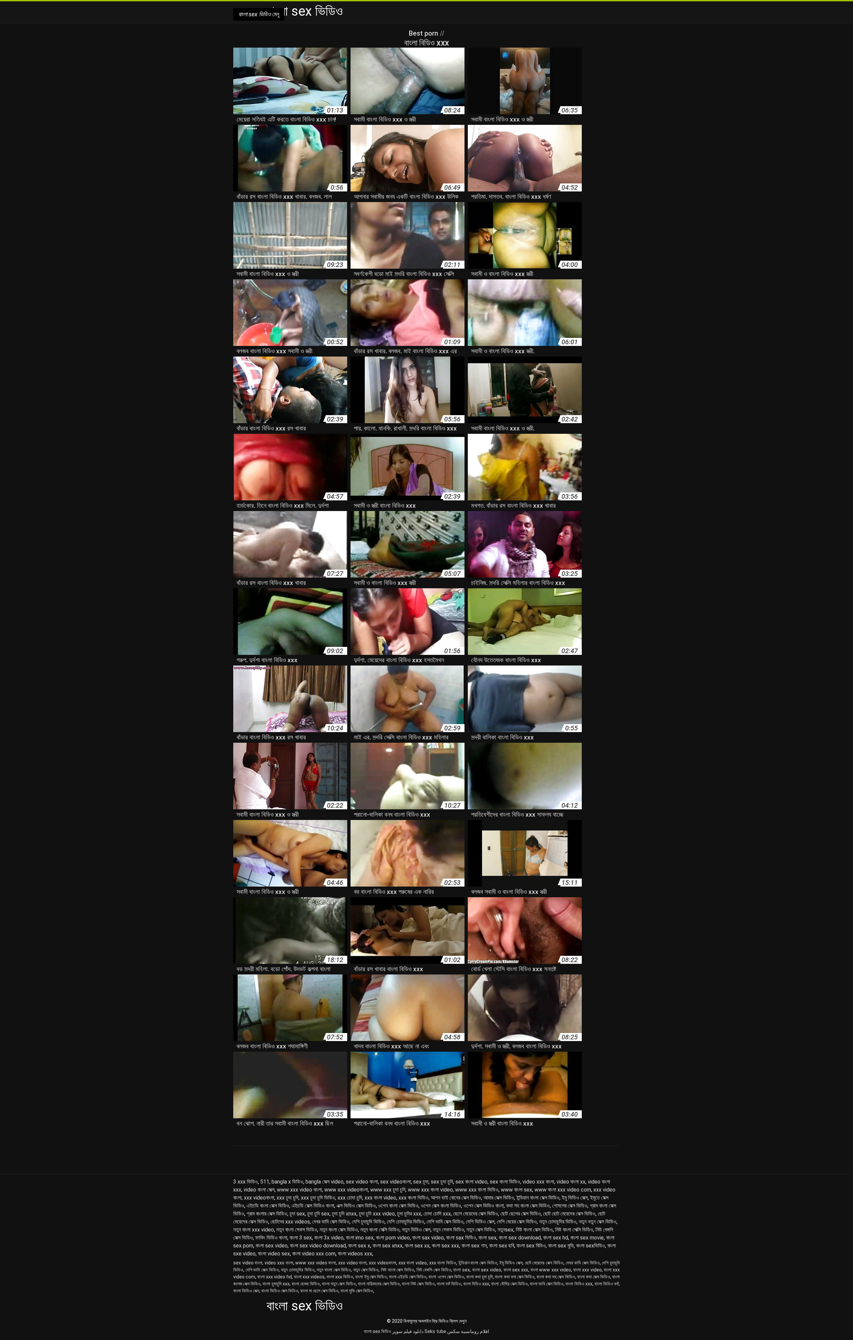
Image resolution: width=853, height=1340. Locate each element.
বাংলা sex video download (318, 1245)
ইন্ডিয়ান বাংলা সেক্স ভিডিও (537, 1198)
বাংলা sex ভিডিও (377, 1331)
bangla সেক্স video (325, 1182)
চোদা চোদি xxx (437, 1213)
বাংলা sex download (520, 1237)
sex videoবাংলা (395, 1182)
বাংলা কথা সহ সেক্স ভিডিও (555, 1276)
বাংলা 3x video (329, 1237)
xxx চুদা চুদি (288, 1198)
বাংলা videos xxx (355, 1253)
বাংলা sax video (428, 1237)
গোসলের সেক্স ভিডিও (569, 1206)
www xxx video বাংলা (299, 1190)
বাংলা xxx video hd (274, 1276)
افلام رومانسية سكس (468, 1331)
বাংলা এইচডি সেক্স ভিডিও (407, 1276)
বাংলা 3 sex (301, 1237)
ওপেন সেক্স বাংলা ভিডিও (441, 1206)
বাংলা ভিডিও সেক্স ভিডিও (279, 1290)
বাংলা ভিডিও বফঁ (606, 1283)
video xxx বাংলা (538, 1182)
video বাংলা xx (570, 1182)
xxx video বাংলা (352, 1262)
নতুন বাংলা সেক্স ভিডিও (339, 1229)
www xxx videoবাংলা (346, 1190)
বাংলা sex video (272, 1245)
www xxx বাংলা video (430, 1190)
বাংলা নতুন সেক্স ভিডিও (339, 1283)
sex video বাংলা (362, 1182)
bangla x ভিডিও (287, 1182)
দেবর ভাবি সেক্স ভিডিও (331, 1221)
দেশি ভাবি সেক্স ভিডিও (444, 1221)
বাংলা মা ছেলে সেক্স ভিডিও (319, 1290)
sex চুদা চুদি (442, 1182)
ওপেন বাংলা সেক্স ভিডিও (398, 1206)
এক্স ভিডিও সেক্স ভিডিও (356, 1206)
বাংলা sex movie (587, 1237)
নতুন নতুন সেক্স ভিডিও (597, 1221)
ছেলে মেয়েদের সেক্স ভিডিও (475, 1213)
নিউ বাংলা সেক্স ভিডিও (534, 1229)
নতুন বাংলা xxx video (253, 1229)
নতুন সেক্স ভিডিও (480, 1229)
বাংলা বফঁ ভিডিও (449, 1283)
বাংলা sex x (359, 1245)
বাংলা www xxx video (550, 1269)
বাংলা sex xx (417, 1245)
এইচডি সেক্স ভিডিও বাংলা (313, 1206)
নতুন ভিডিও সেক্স (416, 1229)
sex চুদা (420, 1182)
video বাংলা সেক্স (259, 1190)
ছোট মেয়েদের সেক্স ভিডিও (544, 1262)
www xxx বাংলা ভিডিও (476, 1190)
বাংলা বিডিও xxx (476, 1283)
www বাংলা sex (516, 1190)
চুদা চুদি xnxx (344, 1213)
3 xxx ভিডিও (245, 1182)
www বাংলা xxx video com (562, 1190)
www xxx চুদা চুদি (388, 1190)
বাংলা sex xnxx (388, 1245)
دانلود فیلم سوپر (408, 1331)
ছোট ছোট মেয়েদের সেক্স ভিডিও (569, 1213)
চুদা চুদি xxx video (377, 1213)
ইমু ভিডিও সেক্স (575, 1198)
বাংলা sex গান (474, 1245)
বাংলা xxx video (587, 1269)
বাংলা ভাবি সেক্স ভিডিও (546, 1283)
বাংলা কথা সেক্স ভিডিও (593, 1276)
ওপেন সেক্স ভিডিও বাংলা (483, 1206)
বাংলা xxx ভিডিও (340, 1276)
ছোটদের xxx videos (290, 1221)
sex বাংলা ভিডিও (505, 1182)
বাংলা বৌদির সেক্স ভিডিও (509, 1283)
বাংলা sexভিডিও (590, 1245)
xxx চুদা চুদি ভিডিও (318, 1198)
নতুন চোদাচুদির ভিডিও (557, 1221)
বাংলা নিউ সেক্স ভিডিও (418, 1283)
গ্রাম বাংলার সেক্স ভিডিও (267, 1213)
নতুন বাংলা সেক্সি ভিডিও (380, 1229)
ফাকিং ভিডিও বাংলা (271, 1237)
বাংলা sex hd (555, 1237)
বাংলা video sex (274, 1253)
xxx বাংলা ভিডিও (413, 1198)
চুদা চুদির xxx (409, 1213)
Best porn (424, 33)
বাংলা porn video (393, 1237)
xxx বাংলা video (380, 1198)
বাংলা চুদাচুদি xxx (276, 1283)
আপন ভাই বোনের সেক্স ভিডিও (456, 1198)
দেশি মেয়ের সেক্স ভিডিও (517, 1221)
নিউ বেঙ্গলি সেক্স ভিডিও (434, 1269)
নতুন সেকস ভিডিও (448, 1229)
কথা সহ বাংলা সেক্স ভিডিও (528, 1206)
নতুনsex (505, 1229)
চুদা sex (297, 1213)
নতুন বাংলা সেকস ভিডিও (296, 1229)
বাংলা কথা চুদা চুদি (479, 1276)
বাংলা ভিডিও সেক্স (246, 1290)
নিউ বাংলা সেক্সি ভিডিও (574, 1229)
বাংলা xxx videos (309, 1276)
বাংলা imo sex (360, 1237)
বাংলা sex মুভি (561, 1245)
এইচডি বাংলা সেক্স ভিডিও (268, 1206)
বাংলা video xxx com (314, 1253)
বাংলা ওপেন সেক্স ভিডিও (446, 1276)
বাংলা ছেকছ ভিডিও (306, 1283)
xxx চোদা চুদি (350, 1198)
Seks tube (435, 1331)
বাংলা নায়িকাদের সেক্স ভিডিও (379, 1283)
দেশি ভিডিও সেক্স (480, 1221)
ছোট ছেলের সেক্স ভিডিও (520, 1213)
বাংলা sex (487, 1237)
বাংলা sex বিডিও (531, 1245)
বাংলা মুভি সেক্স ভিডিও (357, 1290)
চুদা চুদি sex (318, 1213)
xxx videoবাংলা (259, 1198)
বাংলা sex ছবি (501, 1245)
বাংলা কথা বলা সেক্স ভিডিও (514, 1276)
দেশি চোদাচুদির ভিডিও (405, 1221)
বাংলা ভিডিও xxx (578, 1283)
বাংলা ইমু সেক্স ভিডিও (371, 1276)
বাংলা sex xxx (445, 1245)
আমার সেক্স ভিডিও (498, 1198)
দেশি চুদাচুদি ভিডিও (368, 1221)
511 (264, 1182)
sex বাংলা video (471, 1182)
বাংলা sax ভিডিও (461, 1237)
